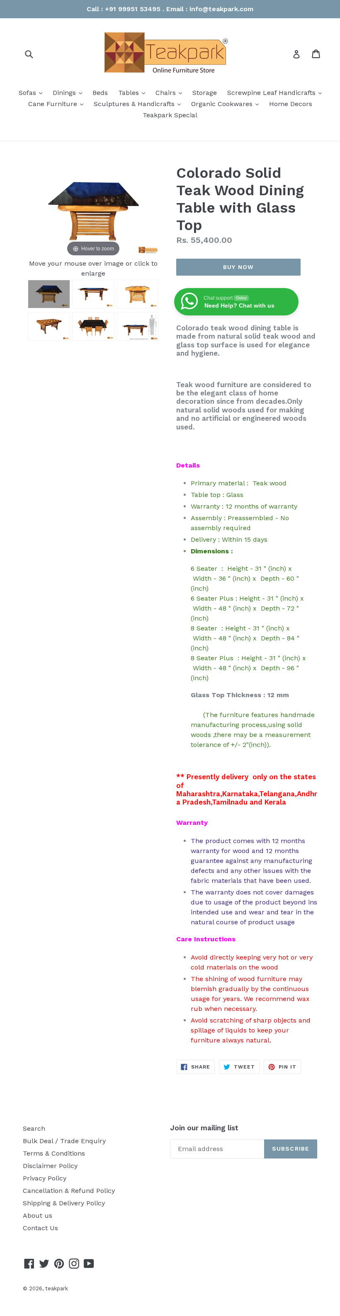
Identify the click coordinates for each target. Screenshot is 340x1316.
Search (34, 1128)
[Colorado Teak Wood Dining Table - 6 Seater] (49, 294)
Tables (133, 92)
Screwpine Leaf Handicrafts (276, 92)
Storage (204, 93)
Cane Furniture (57, 103)
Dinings (69, 92)
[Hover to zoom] (93, 211)
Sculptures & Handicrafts (139, 103)
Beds (100, 93)
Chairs (170, 92)
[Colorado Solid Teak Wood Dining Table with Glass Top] (137, 326)
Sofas (32, 92)
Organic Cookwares (227, 103)
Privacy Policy (44, 1178)
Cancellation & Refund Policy (69, 1191)
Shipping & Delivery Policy (64, 1203)
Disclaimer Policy (50, 1166)
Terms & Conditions (54, 1153)
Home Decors (290, 104)
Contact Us (40, 1228)
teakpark (56, 1288)
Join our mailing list (204, 1128)
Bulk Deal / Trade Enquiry (64, 1141)
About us (37, 1215)
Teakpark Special (170, 115)
